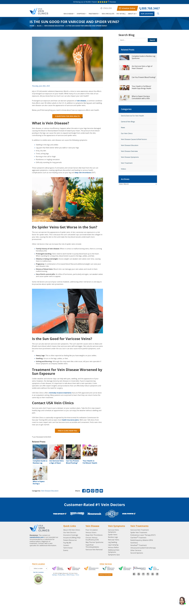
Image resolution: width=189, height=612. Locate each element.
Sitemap (54, 575)
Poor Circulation (92, 530)
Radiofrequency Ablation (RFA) (141, 540)
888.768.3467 (150, 8)
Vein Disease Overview (129, 151)
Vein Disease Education (54, 26)
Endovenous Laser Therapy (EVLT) (143, 535)
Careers (66, 545)
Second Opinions (136, 553)
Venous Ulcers (91, 532)
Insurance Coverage (70, 535)
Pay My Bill (121, 14)
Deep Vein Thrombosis (94, 535)
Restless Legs (113, 537)
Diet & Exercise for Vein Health (132, 116)
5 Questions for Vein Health (67, 116)
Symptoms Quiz (114, 555)
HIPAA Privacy (70, 575)
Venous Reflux (113, 547)
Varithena (134, 543)
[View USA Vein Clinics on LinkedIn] (97, 490)
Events (65, 550)
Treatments (93, 14)
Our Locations (147, 14)
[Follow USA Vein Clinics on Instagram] (148, 574)
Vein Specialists (108, 14)
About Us (131, 14)
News (123, 127)
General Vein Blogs (128, 122)
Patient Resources (70, 540)
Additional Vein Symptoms (113, 551)
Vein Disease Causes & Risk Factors (134, 139)
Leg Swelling (112, 542)
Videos (123, 169)
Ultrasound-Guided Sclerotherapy (143, 548)
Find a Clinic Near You (67, 431)
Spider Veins (112, 535)
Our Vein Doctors (69, 532)
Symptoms (81, 14)
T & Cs (77, 575)
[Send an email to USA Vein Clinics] (101, 490)
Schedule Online (128, 8)
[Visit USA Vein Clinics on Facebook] (84, 490)
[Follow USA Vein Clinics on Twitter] (88, 490)
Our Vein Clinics (127, 133)
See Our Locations (38, 572)
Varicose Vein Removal (94, 549)
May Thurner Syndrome (94, 542)
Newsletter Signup (105, 574)
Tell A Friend (67, 548)
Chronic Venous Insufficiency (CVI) (92, 538)
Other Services (135, 550)
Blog (39, 26)
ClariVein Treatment (138, 537)
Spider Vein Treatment (138, 532)
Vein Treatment (126, 163)
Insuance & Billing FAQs (72, 537)
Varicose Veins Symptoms (113, 531)
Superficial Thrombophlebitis (92, 546)
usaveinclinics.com (37, 537)
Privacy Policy (61, 575)
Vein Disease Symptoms (130, 157)
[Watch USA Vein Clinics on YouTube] (143, 574)
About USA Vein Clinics (71, 530)
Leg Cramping (113, 545)
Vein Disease (68, 14)
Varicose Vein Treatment (139, 530)
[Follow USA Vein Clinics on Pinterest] (92, 490)
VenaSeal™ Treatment (138, 545)
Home (32, 26)
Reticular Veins (113, 540)
